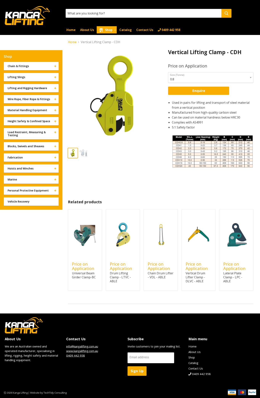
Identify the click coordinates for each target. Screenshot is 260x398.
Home (71, 30)
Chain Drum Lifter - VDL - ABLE (160, 275)
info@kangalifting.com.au (82, 346)
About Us (87, 30)
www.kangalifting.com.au (82, 351)
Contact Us (144, 30)
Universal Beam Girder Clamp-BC (84, 275)
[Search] (226, 13)
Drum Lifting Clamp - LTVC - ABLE (120, 277)
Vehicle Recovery (19, 201)
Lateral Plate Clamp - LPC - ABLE (232, 277)
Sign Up (137, 371)
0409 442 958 (170, 30)
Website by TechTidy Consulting (48, 392)
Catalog (125, 30)
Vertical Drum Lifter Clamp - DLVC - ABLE (195, 277)
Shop (108, 30)
